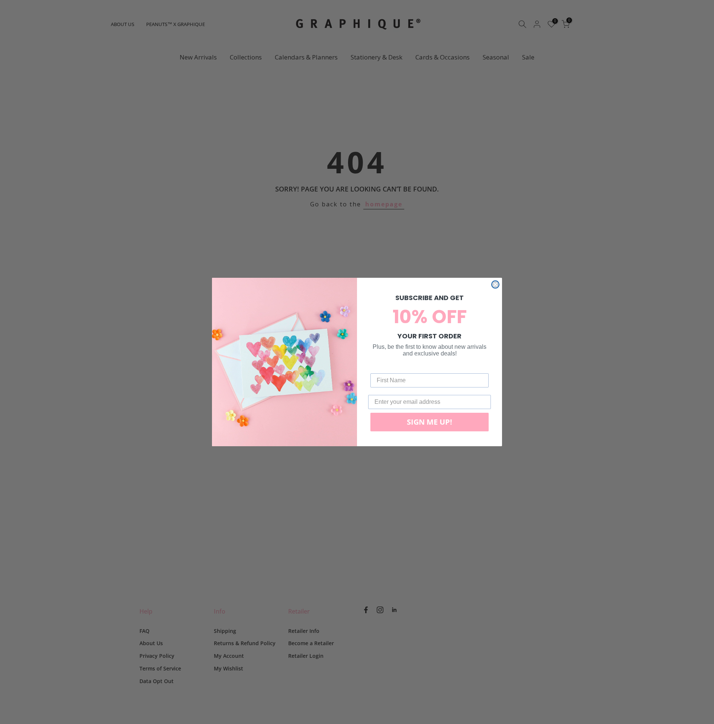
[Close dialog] (495, 284)
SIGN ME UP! (429, 422)
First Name (385, 367)
